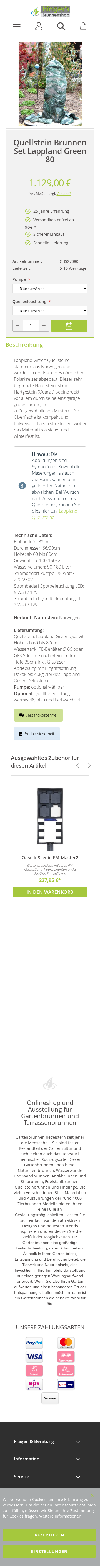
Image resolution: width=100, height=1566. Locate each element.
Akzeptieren (49, 1534)
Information (26, 1459)
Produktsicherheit (38, 733)
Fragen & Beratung (34, 1441)
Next (86, 766)
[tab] (50, 1442)
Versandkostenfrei (40, 715)
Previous (75, 766)
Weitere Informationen (60, 1516)
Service (21, 1477)
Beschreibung (24, 344)
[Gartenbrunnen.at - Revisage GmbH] (50, 11)
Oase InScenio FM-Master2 (50, 857)
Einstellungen (49, 1551)
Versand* (64, 193)
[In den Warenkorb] (69, 326)
